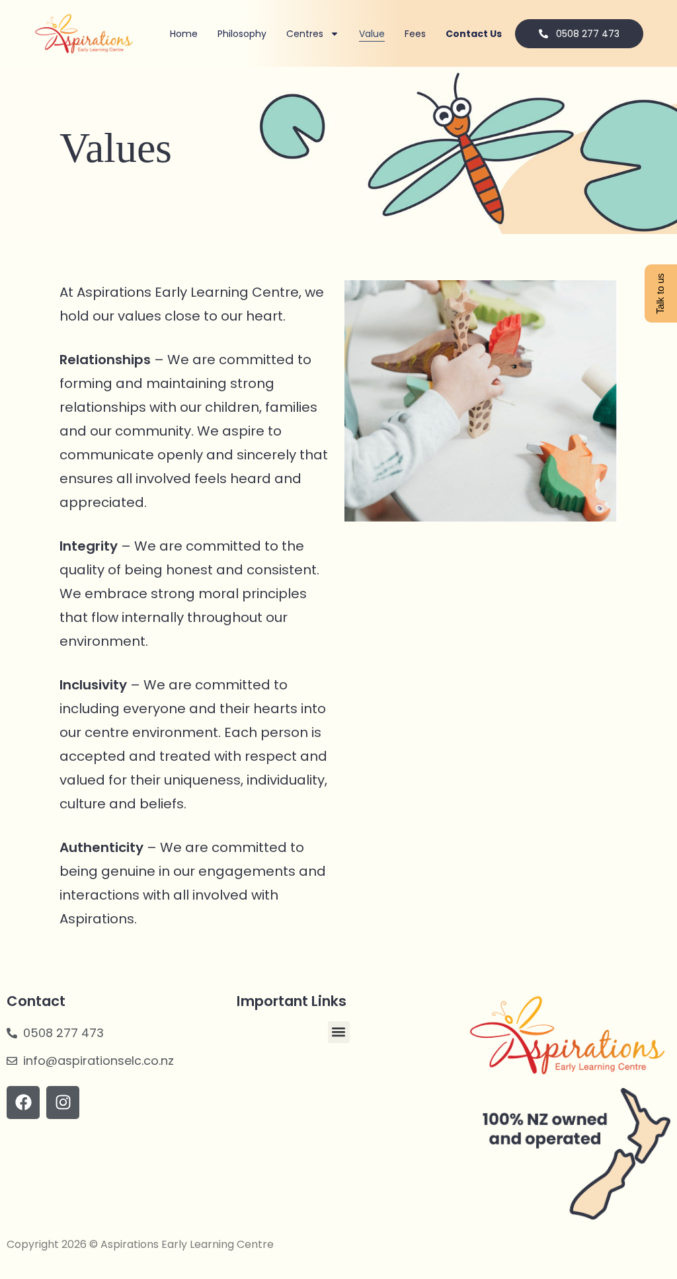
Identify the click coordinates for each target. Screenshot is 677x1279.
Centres (304, 33)
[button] (339, 1032)
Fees (415, 33)
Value (372, 33)
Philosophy (242, 33)
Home (184, 33)
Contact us (474, 33)
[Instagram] (62, 1102)
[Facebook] (23, 1102)
